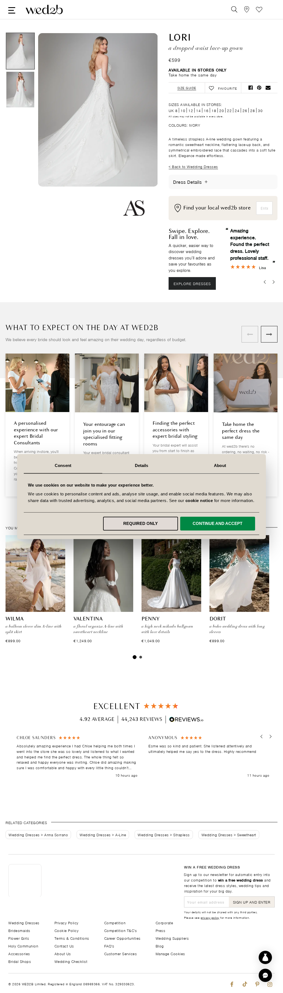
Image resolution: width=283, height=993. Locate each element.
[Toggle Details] (206, 182)
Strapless (181, 834)
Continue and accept (217, 523)
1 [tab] (135, 657)
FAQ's (109, 945)
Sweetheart (246, 834)
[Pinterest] (257, 983)
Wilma (14, 619)
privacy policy (210, 917)
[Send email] (268, 87)
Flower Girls (18, 938)
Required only (140, 523)
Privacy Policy (66, 922)
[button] (261, 736)
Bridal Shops (19, 961)
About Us (62, 953)
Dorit (217, 619)
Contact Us (64, 945)
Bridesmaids (19, 930)
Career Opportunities (122, 938)
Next (142, 129)
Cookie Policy (66, 930)
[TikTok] (244, 983)
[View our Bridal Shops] (246, 9)
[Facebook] (232, 983)
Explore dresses (192, 283)
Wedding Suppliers (172, 938)
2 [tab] (140, 657)
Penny (150, 619)
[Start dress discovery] (265, 957)
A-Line (120, 834)
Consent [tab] (63, 465)
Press (161, 930)
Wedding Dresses (24, 834)
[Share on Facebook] (250, 87)
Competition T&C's (120, 930)
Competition (115, 922)
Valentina (88, 619)
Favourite (259, 9)
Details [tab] (141, 465)
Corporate (164, 922)
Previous (53, 129)
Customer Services (120, 953)
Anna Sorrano (56, 834)
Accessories (19, 953)
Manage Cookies (170, 953)
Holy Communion (23, 945)
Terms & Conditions (71, 938)
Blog (160, 945)
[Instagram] (270, 983)
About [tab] (220, 465)
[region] (143, 756)
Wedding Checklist (71, 961)
